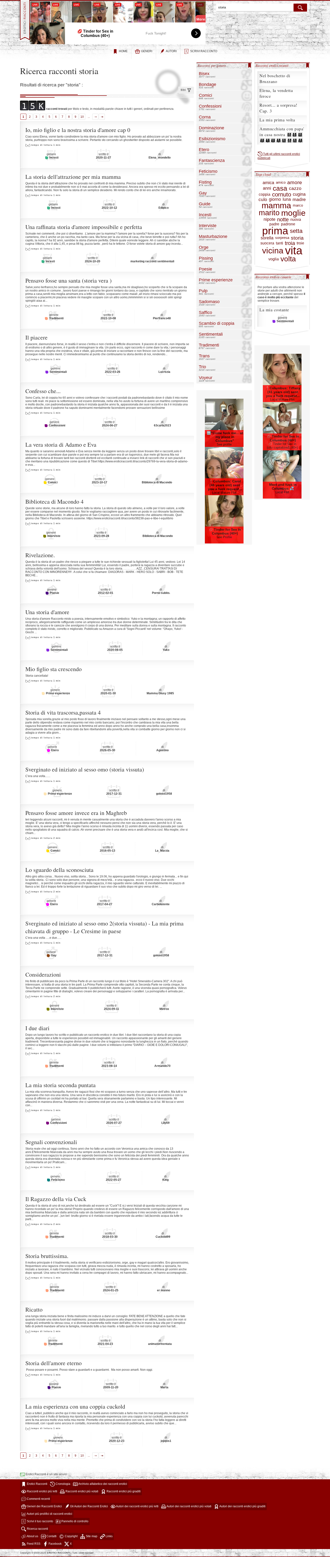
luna (287, 199)
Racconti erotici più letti (41, 1491)
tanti (279, 243)
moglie (293, 213)
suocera (267, 243)
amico (281, 182)
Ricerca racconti (37, 1528)
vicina (272, 250)
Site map (91, 1536)
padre (274, 224)
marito (269, 212)
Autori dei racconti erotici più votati (188, 1506)
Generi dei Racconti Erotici (44, 1506)
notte (283, 219)
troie (300, 243)
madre (299, 199)
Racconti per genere (212, 66)
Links (109, 1536)
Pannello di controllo (74, 1521)
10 (82, 116)
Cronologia (62, 1484)
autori (171, 51)
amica (268, 183)
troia (290, 243)
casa (280, 188)
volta (288, 259)
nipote (269, 219)
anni (267, 188)
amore (294, 182)
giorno (275, 199)
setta (296, 231)
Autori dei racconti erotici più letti (136, 1506)
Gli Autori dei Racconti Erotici (88, 1506)
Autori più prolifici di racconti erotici (49, 1513)
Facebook (55, 1543)
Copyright (71, 1536)
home (123, 51)
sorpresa (282, 238)
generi (146, 51)
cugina (299, 194)
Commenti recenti (38, 1499)
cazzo (295, 188)
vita (293, 251)
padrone (288, 224)
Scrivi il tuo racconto (39, 1521)
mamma (276, 205)
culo (262, 199)
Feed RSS (33, 1543)
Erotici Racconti (36, 1484)
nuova (295, 219)
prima (275, 231)
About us (32, 1536)
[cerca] (300, 8)
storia (297, 238)
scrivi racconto (203, 51)
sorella (267, 238)
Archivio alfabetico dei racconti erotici (102, 1484)
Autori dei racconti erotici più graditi (242, 1506)
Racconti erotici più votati (81, 1491)
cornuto (281, 194)
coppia (264, 194)
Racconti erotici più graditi (123, 1491)
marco (298, 205)
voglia (273, 259)
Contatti (51, 1536)
